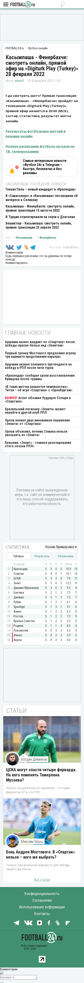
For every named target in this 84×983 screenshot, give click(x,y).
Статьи (16, 710)
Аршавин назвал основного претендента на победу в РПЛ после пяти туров (38, 366)
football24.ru (70, 247)
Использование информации (42, 907)
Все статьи (42, 880)
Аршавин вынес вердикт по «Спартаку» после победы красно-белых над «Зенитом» (40, 343)
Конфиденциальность (42, 893)
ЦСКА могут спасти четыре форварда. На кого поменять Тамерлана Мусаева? (41, 775)
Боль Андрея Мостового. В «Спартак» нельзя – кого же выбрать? (40, 854)
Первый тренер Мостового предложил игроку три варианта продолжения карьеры (40, 355)
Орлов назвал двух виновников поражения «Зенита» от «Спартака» (37, 422)
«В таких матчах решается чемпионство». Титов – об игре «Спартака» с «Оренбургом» (38, 388)
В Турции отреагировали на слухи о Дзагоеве (40, 217)
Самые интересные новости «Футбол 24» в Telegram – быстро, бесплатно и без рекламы (44, 167)
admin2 (19, 80)
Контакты (42, 913)
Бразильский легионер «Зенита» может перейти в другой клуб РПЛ (35, 411)
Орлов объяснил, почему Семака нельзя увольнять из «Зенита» (36, 433)
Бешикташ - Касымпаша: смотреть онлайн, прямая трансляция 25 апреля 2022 (39, 225)
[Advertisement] (42, 27)
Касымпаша (24, 237)
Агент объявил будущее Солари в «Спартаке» (38, 399)
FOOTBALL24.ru (22, 4)
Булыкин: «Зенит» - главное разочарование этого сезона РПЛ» (38, 444)
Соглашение (42, 900)
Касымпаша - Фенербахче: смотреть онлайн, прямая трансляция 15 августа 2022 (40, 208)
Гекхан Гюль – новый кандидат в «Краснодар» (41, 189)
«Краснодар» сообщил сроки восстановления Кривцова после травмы (40, 377)
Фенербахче (47, 237)
